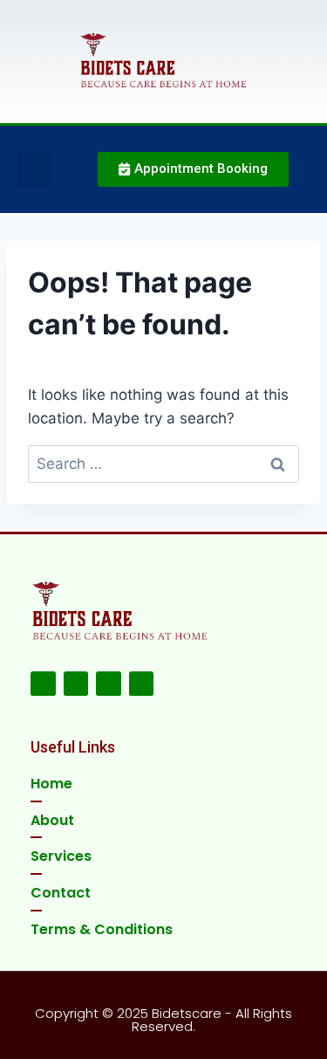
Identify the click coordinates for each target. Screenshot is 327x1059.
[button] (34, 169)
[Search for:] (163, 463)
